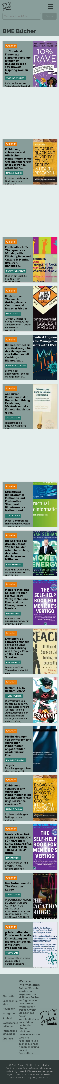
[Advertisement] (30, 113)
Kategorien (9, 1013)
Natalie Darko (14, 173)
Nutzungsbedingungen (9, 1032)
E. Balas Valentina (16, 366)
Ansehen (11, 46)
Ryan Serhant (13, 564)
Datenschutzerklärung (10, 1025)
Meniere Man (13, 613)
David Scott (13, 314)
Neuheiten (8, 1008)
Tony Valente (13, 696)
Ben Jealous (13, 662)
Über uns (7, 1038)
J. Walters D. (13, 895)
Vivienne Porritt (15, 78)
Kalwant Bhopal (15, 760)
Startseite (8, 996)
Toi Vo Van (12, 953)
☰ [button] (50, 6)
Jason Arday (13, 418)
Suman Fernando (15, 271)
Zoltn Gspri (13, 516)
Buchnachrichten (10, 1002)
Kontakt (7, 1018)
